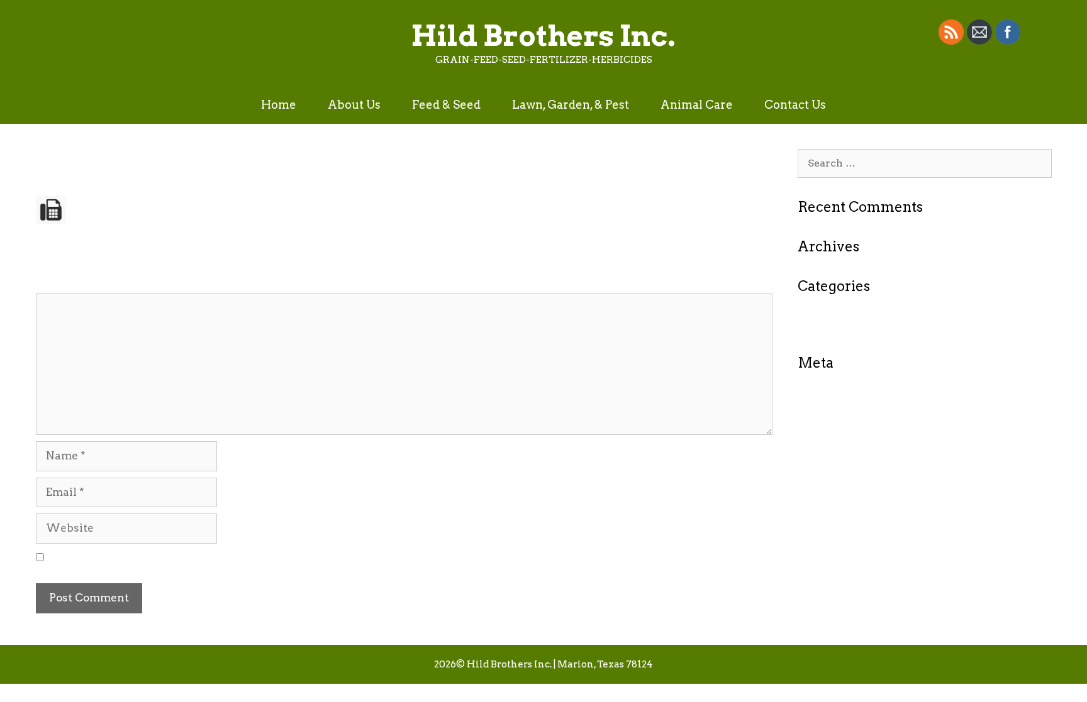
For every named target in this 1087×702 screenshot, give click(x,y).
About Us (354, 104)
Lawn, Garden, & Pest (570, 104)
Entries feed (828, 418)
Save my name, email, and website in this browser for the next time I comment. (264, 557)
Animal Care (697, 104)
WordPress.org (837, 454)
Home (278, 104)
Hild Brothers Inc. (543, 36)
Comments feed (838, 436)
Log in (814, 399)
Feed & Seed (446, 104)
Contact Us (795, 104)
